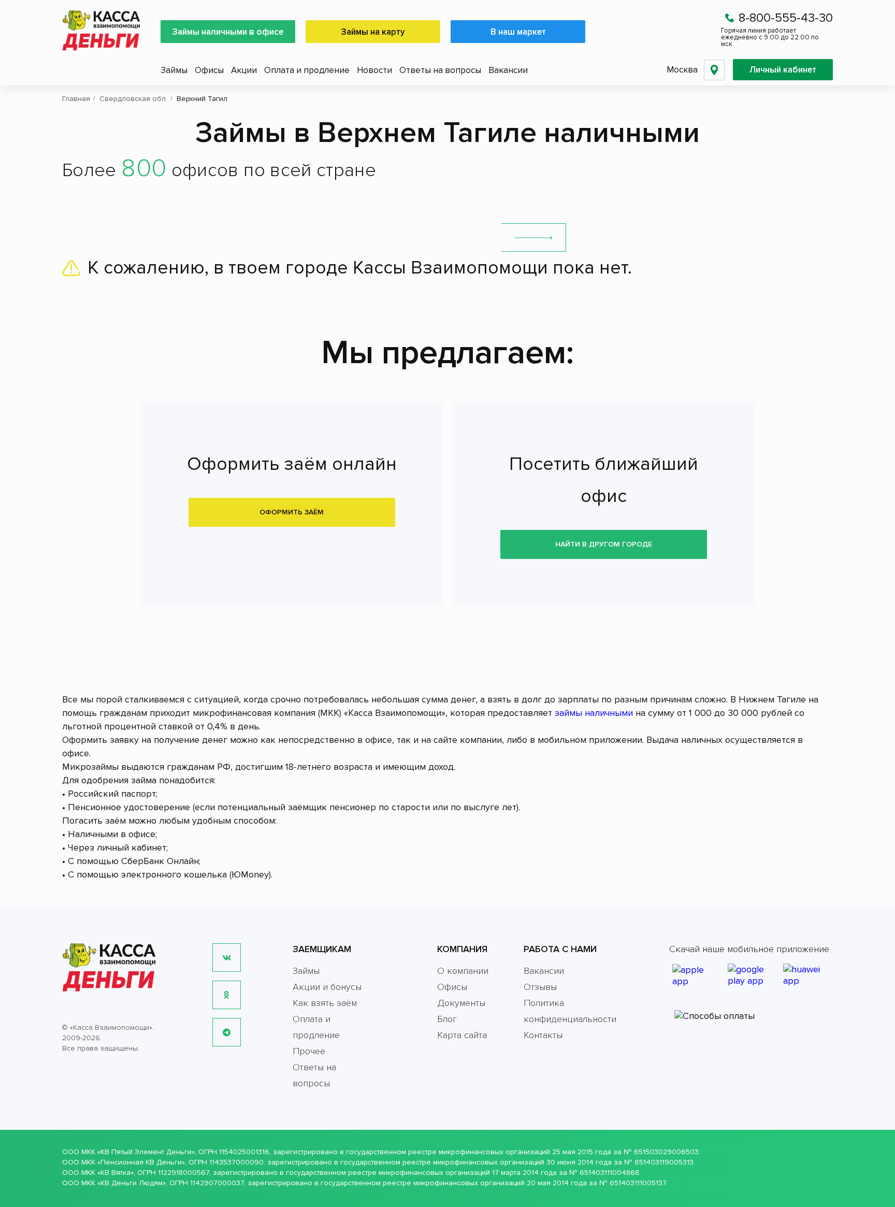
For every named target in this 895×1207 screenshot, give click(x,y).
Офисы (209, 70)
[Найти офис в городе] (533, 237)
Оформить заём (291, 512)
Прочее (309, 1051)
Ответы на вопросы (440, 70)
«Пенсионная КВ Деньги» (141, 1162)
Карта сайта (462, 1035)
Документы (461, 1003)
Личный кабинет (782, 69)
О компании (462, 970)
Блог (447, 1019)
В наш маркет (518, 31)
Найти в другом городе (603, 544)
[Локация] (714, 70)
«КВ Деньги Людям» (131, 1183)
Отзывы (540, 987)
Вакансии (508, 70)
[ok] (226, 995)
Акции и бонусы (327, 987)
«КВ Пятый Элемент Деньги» (146, 1151)
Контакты (543, 1035)
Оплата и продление (307, 70)
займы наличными (594, 713)
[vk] (226, 957)
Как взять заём (325, 1003)
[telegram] (226, 1032)
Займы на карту (373, 31)
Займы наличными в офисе (227, 31)
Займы (174, 70)
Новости (374, 70)
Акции (244, 70)
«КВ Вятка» (115, 1172)
